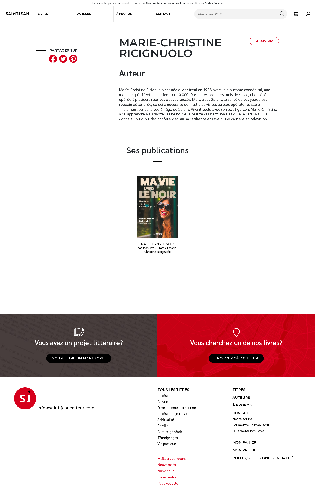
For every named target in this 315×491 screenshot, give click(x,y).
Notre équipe (242, 419)
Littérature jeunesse (173, 414)
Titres (238, 390)
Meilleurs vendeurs (172, 459)
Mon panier (244, 442)
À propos (124, 14)
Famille (163, 426)
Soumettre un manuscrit (78, 358)
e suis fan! (264, 41)
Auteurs (84, 14)
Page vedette (168, 483)
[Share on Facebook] (52, 58)
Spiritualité (166, 420)
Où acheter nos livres (248, 431)
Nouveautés (167, 465)
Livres (43, 14)
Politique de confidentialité (263, 458)
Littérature (166, 396)
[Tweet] (62, 58)
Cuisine (163, 402)
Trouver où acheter (236, 358)
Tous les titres (173, 390)
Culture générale (170, 432)
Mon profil (244, 450)
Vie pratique (167, 444)
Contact (163, 14)
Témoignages (168, 438)
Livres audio (167, 477)
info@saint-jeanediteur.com (65, 407)
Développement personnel (177, 408)
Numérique (166, 471)
